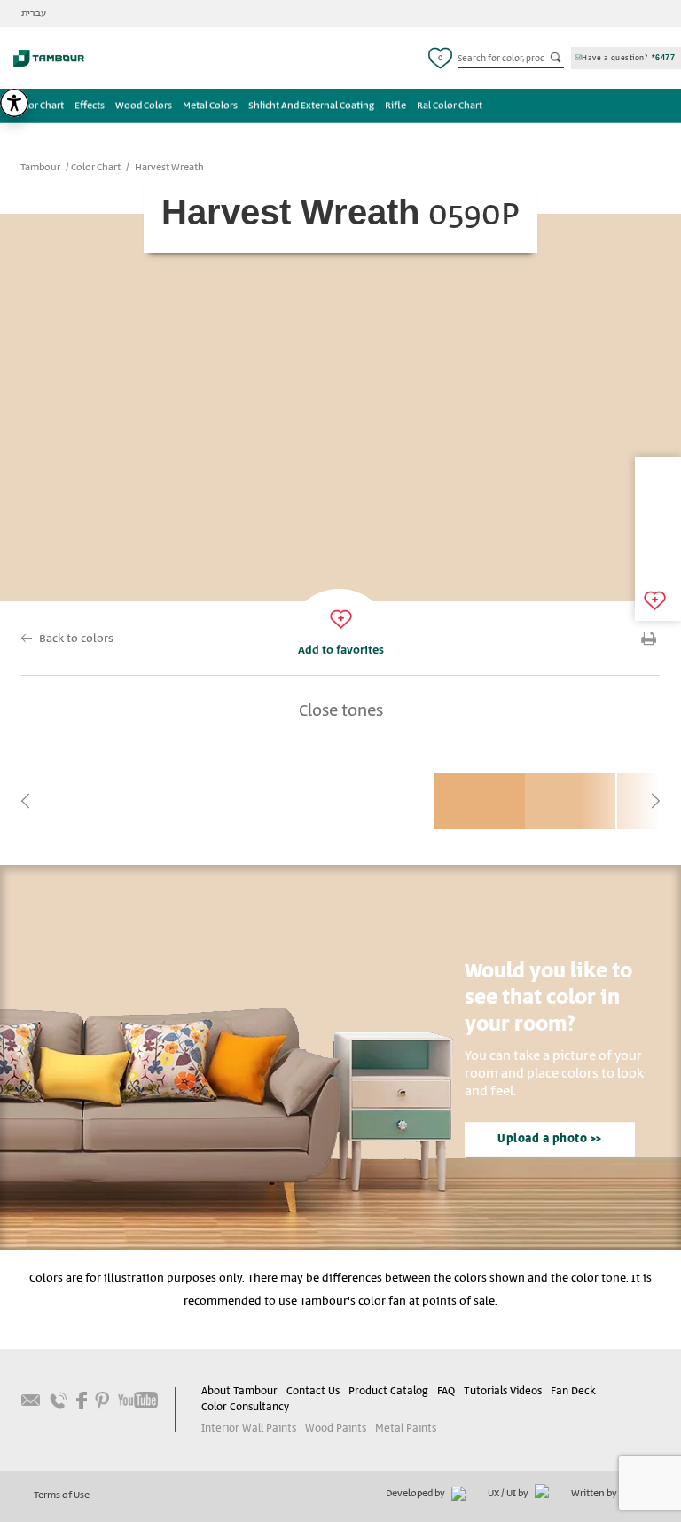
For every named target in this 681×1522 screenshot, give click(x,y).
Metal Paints (405, 1428)
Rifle (395, 105)
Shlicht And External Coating (311, 105)
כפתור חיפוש (557, 58)
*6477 (664, 57)
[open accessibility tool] (14, 103)
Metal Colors (210, 105)
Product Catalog (388, 1391)
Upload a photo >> (549, 1139)
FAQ (446, 1391)
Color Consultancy (245, 1407)
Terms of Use (62, 1495)
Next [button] (655, 801)
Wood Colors (143, 105)
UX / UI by (509, 1494)
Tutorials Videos (503, 1391)
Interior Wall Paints (248, 1428)
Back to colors (76, 639)
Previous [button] (25, 801)
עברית (33, 13)
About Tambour (239, 1391)
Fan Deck (573, 1391)
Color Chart (39, 105)
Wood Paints (335, 1428)
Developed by (416, 1494)
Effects (89, 105)
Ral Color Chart (449, 105)
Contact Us (313, 1391)
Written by (595, 1494)
